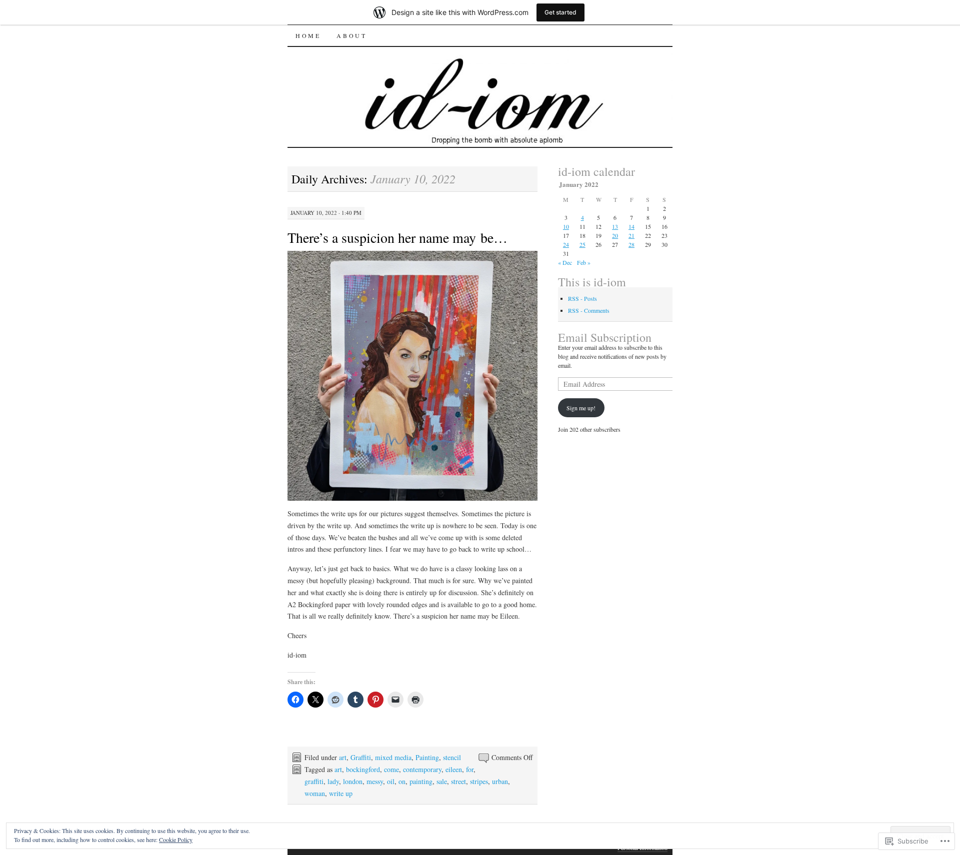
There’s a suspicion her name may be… (398, 237)
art (342, 757)
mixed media (393, 757)
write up (340, 793)
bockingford (363, 769)
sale (441, 781)
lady (333, 781)
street (458, 781)
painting (421, 781)
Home (308, 35)
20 (615, 235)
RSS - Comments (589, 310)
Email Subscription (605, 337)
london (352, 781)
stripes (479, 781)
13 (615, 226)
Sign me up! (581, 408)
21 (631, 235)
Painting (427, 757)
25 (583, 244)
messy (374, 781)
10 (566, 226)
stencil (452, 757)
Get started (560, 12)
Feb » (583, 262)
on (402, 781)
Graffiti (360, 757)
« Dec (565, 262)
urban (500, 781)
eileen (454, 769)
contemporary (422, 769)
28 (631, 244)
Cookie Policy (175, 840)
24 (566, 244)
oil (390, 781)
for (470, 769)
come (391, 769)
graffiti (314, 781)
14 (631, 226)
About (351, 35)
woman (314, 793)
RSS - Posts (582, 298)
